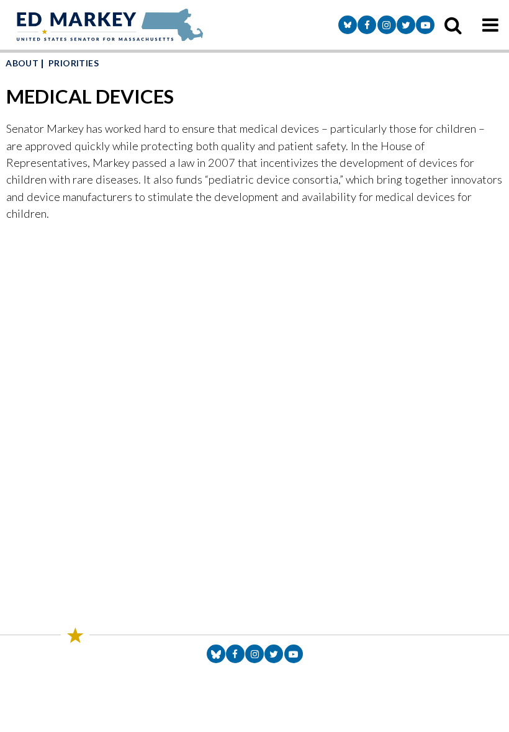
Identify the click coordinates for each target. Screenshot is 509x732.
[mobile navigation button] (490, 25)
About (22, 63)
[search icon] (453, 25)
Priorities (73, 63)
